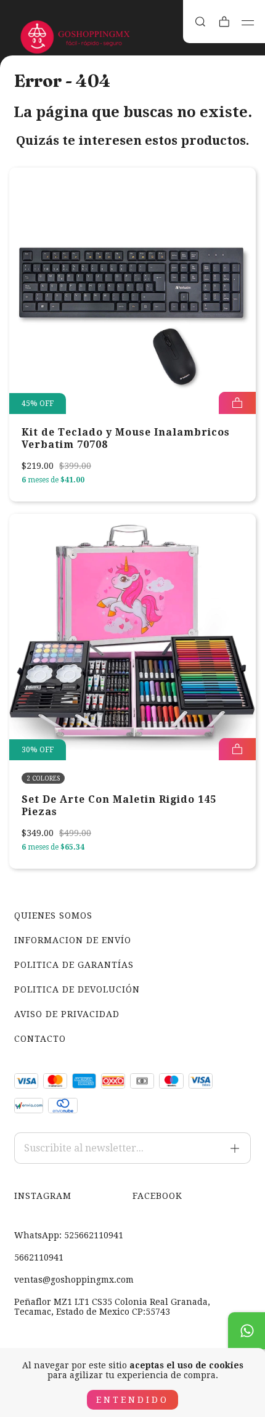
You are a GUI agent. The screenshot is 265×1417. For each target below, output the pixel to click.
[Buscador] (200, 21)
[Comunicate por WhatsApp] (246, 1330)
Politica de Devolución (77, 989)
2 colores (43, 778)
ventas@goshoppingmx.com (74, 1280)
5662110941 (38, 1257)
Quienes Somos (53, 915)
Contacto (40, 1039)
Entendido (132, 1400)
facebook (157, 1196)
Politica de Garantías (74, 965)
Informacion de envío (72, 940)
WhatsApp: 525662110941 (68, 1235)
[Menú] (248, 22)
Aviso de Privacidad (67, 1014)
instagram (42, 1196)
